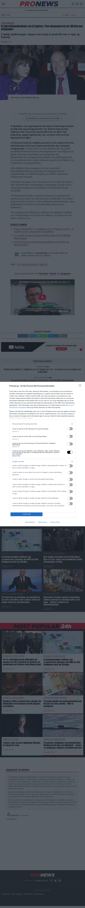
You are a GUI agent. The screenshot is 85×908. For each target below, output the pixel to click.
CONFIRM (26, 514)
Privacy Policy (55, 522)
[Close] (81, 386)
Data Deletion (30, 522)
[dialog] (42, 454)
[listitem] (42, 424)
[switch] (70, 428)
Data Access (42, 522)
